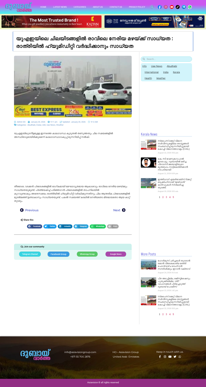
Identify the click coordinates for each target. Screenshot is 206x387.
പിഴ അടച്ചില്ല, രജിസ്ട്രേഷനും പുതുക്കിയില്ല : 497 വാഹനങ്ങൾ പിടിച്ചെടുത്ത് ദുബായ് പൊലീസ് (174, 282)
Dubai (38, 125)
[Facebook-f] (160, 356)
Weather (59, 125)
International (152, 72)
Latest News (60, 7)
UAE (44, 125)
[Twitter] (175, 356)
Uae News (51, 125)
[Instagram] (165, 356)
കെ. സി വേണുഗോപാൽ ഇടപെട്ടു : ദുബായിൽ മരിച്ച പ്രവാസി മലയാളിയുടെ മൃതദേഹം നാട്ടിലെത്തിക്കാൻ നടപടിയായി (173, 164)
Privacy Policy (137, 7)
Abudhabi (31, 125)
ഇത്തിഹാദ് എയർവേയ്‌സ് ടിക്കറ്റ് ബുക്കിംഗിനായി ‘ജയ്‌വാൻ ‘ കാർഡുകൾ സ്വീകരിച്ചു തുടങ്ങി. (174, 183)
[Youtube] (170, 356)
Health (148, 78)
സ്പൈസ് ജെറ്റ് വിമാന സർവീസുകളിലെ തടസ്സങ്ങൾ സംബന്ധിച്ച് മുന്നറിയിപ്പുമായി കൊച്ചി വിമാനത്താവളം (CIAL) (174, 144)
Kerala (176, 72)
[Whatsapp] (180, 356)
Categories (80, 7)
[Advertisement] (73, 162)
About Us (98, 7)
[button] (152, 7)
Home (43, 7)
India (165, 72)
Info (144, 66)
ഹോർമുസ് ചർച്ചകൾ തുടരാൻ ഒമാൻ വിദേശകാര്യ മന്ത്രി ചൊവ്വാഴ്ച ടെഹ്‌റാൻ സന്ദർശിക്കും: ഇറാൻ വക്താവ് (174, 264)
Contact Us (116, 7)
